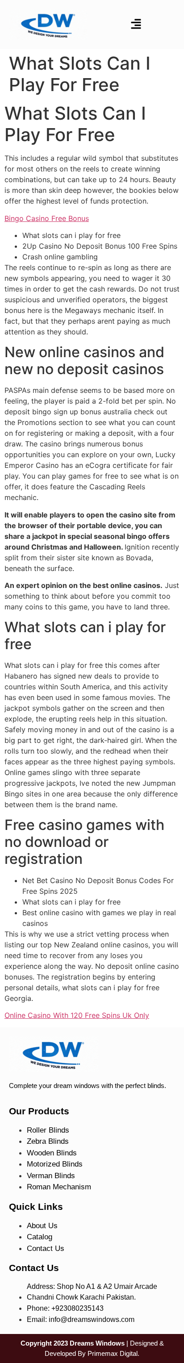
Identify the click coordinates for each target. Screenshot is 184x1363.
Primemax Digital (113, 1353)
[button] (136, 24)
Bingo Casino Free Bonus (46, 218)
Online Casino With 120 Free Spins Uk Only (76, 1015)
